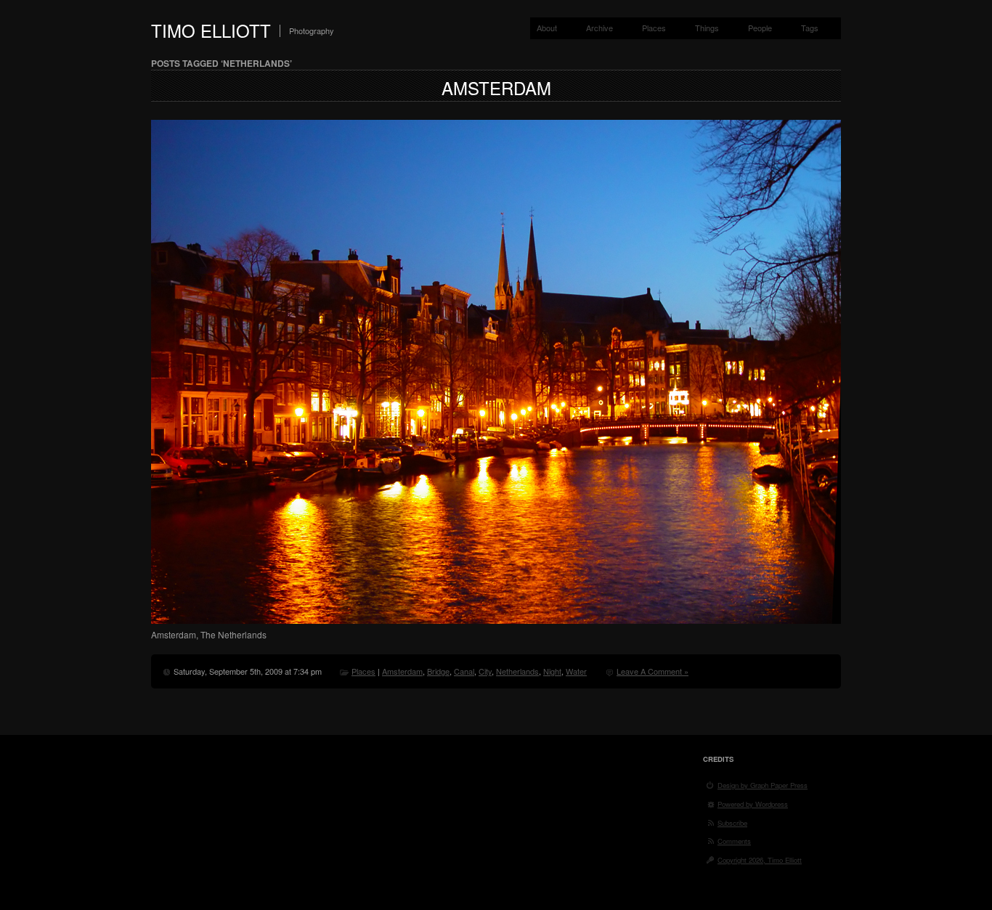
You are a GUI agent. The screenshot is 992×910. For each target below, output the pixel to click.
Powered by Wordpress (752, 804)
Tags (809, 27)
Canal (464, 671)
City (485, 671)
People (760, 27)
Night (552, 671)
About (547, 27)
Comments (734, 841)
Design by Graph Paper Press (762, 785)
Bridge (438, 671)
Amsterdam (496, 87)
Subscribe (732, 823)
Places (654, 27)
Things (707, 27)
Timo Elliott (211, 30)
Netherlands (517, 671)
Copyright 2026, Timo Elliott (759, 860)
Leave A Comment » (652, 671)
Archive (599, 27)
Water (576, 671)
